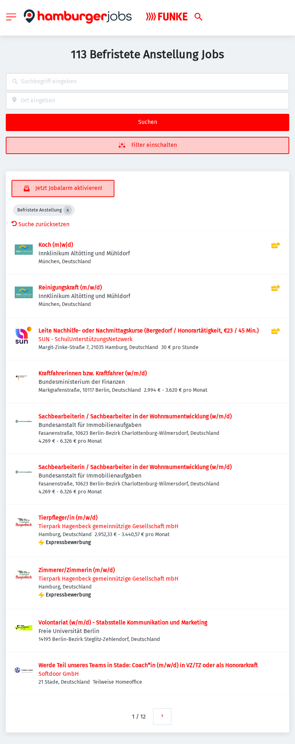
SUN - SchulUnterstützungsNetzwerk (85, 339)
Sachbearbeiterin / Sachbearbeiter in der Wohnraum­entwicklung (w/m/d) (135, 416)
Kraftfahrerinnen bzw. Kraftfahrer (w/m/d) (92, 373)
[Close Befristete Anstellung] (67, 210)
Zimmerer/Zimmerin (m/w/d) (76, 570)
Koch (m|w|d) (55, 244)
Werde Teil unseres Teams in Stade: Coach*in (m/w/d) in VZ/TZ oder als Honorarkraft (148, 665)
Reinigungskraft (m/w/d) (70, 287)
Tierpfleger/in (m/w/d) (67, 517)
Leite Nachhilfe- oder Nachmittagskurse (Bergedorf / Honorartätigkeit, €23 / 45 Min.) (148, 330)
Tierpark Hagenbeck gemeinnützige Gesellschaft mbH (108, 526)
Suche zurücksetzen (43, 224)
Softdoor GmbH (58, 673)
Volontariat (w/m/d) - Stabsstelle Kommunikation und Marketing (122, 622)
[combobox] (147, 81)
